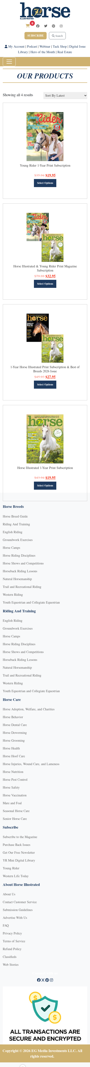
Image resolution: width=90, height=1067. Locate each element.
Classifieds (9, 956)
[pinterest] (53, 26)
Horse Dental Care (15, 725)
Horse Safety (11, 787)
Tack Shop (60, 46)
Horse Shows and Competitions (23, 563)
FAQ (6, 925)
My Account (15, 46)
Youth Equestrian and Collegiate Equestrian (31, 602)
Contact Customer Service (20, 902)
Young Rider (11, 868)
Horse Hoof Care (14, 756)
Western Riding (13, 594)
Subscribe (35, 36)
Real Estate (64, 52)
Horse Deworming (15, 732)
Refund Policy (12, 949)
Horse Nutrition (13, 771)
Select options (45, 183)
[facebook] (37, 26)
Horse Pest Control (15, 779)
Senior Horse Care (15, 818)
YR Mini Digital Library (19, 860)
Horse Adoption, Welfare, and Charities (28, 709)
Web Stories (10, 964)
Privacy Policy (12, 933)
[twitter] (45, 26)
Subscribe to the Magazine (20, 837)
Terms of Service (14, 941)
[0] (28, 25)
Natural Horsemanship (17, 579)
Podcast (32, 46)
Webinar (44, 46)
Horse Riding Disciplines (19, 555)
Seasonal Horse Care (16, 811)
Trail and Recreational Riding (22, 586)
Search (59, 36)
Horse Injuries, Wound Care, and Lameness (31, 764)
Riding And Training (16, 524)
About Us (9, 894)
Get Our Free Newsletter (19, 852)
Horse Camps (11, 547)
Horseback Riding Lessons (20, 571)
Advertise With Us (15, 917)
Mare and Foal (12, 803)
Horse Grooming (14, 740)
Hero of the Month (42, 52)
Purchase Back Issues (16, 844)
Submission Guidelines (18, 910)
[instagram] (61, 26)
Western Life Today (16, 876)
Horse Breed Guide (15, 516)
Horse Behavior (13, 717)
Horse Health (11, 748)
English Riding (12, 532)
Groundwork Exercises (18, 540)
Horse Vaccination (15, 795)
